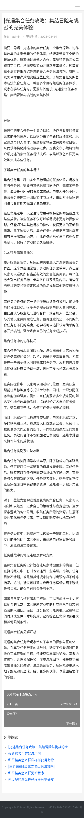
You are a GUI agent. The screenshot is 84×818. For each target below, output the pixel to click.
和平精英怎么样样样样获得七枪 (31, 760)
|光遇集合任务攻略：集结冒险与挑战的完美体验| (40, 747)
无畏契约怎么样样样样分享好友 (31, 779)
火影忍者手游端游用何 (24, 753)
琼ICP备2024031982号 (61, 807)
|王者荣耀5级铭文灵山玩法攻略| (31, 766)
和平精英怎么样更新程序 (26, 773)
